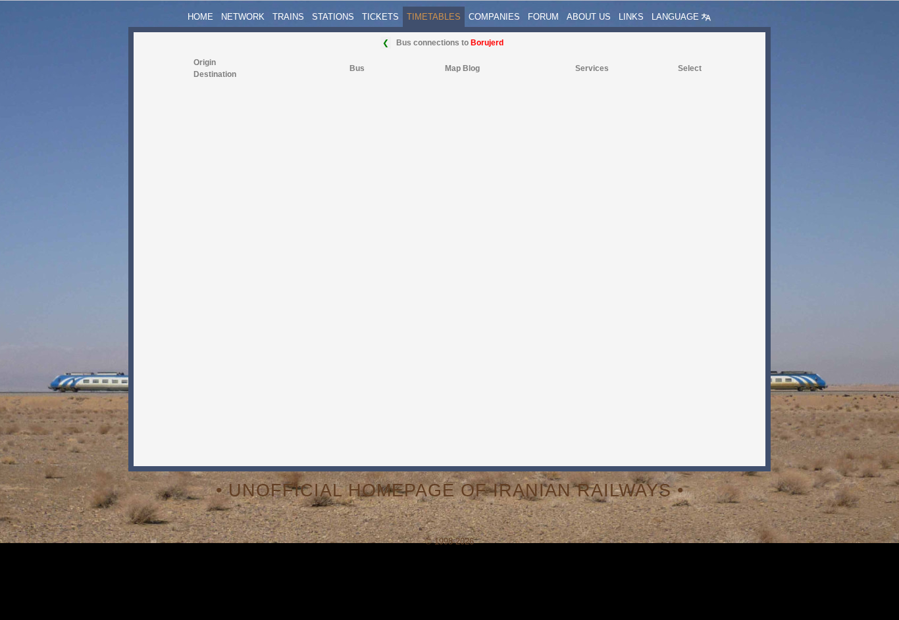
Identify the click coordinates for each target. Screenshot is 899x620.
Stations (333, 17)
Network (243, 17)
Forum (543, 17)
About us (589, 17)
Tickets (380, 17)
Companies (494, 17)
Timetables (434, 17)
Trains (288, 17)
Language (677, 17)
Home (200, 17)
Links (631, 17)
